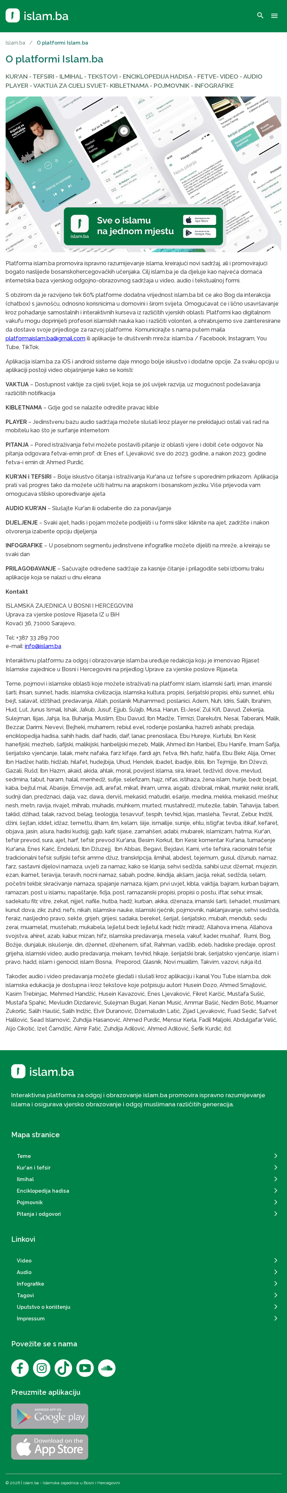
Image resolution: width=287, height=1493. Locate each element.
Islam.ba (15, 43)
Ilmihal (25, 1179)
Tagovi (25, 1295)
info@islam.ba (43, 646)
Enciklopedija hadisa (43, 1191)
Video (24, 1261)
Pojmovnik (30, 1202)
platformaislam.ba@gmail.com (45, 338)
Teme (24, 1156)
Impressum (31, 1318)
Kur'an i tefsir (33, 1168)
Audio (24, 1272)
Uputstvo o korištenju (43, 1307)
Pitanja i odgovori (39, 1214)
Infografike (30, 1284)
